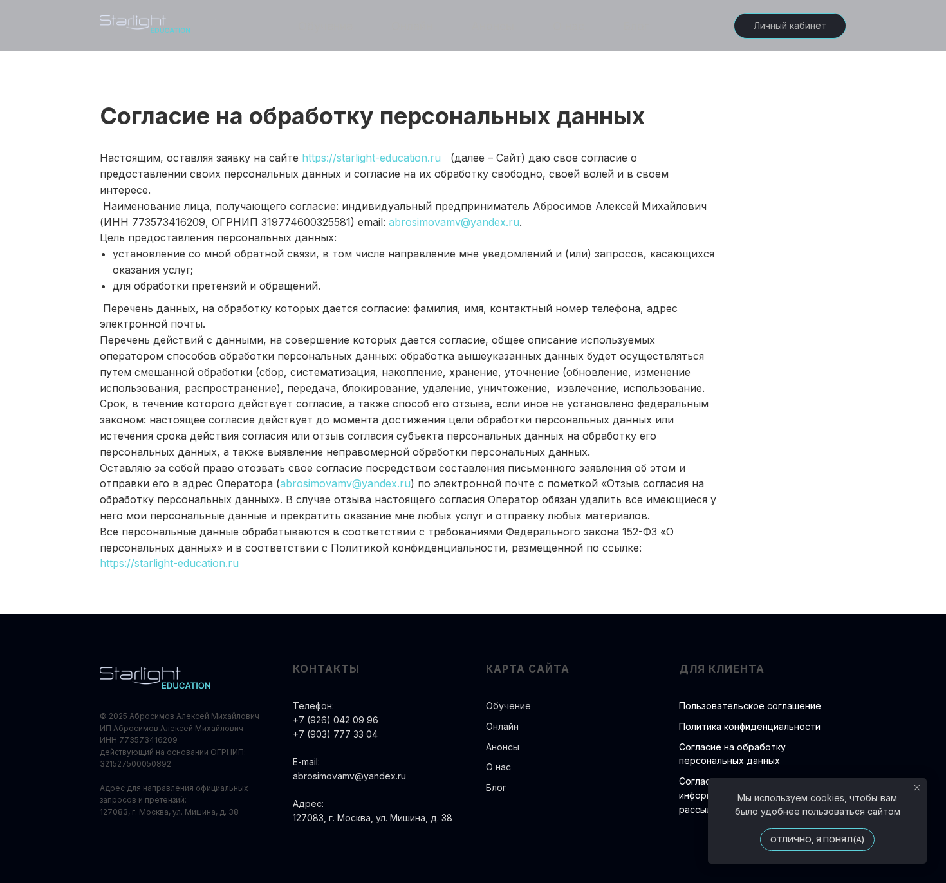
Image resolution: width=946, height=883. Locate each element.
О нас (568, 26)
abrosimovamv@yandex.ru (454, 222)
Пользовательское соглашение (750, 705)
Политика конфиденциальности (750, 726)
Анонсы (492, 26)
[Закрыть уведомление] (917, 787)
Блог (636, 26)
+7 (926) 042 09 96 (335, 719)
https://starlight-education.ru (371, 157)
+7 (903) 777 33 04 (335, 734)
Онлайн (411, 26)
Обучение (325, 26)
